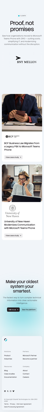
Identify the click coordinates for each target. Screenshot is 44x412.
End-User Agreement (24, 404)
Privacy (12, 404)
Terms (6, 404)
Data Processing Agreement (14, 407)
